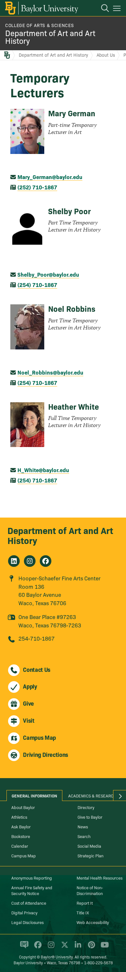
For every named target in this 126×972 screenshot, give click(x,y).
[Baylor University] (41, 8)
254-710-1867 (36, 638)
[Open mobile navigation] (118, 9)
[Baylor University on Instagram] (50, 947)
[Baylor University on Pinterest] (90, 947)
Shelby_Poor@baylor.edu (48, 274)
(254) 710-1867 (37, 284)
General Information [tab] (34, 795)
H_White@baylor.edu (43, 469)
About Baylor (23, 807)
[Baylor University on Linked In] (76, 947)
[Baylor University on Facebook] (36, 947)
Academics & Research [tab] (92, 795)
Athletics (19, 817)
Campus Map (23, 855)
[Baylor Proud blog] (23, 947)
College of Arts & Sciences (39, 25)
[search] (102, 9)
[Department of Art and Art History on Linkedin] (13, 561)
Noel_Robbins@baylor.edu (50, 372)
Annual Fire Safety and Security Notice (31, 890)
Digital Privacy (24, 912)
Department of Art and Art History (50, 36)
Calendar (19, 846)
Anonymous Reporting (31, 878)
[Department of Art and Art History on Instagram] (29, 561)
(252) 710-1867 (37, 187)
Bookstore (20, 836)
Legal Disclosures (27, 922)
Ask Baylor (21, 826)
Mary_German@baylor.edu (49, 176)
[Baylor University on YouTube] (103, 947)
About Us (106, 55)
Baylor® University (57, 956)
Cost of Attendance (28, 903)
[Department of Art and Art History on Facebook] (45, 561)
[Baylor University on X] (63, 947)
